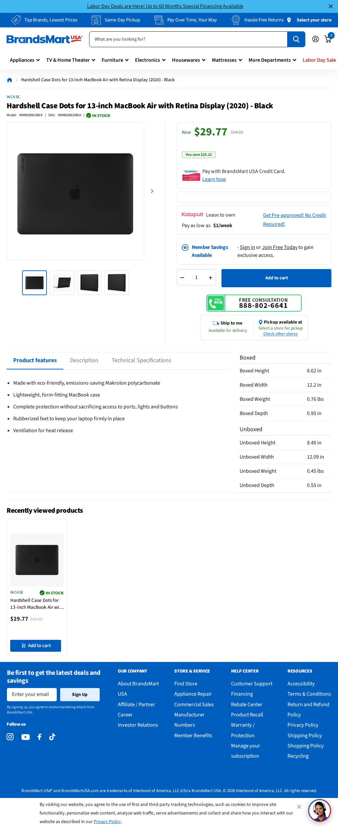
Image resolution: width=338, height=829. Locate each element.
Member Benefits (193, 735)
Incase (13, 97)
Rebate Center (246, 704)
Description (84, 360)
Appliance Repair (193, 694)
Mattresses (224, 60)
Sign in (247, 247)
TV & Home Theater (68, 60)
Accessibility (301, 683)
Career (125, 714)
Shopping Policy (305, 745)
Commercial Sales (194, 704)
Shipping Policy (304, 735)
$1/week (222, 225)
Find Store (185, 683)
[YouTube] (25, 737)
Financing (242, 694)
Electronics (147, 60)
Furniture (112, 60)
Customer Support (251, 683)
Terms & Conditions (309, 694)
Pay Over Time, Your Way (192, 20)
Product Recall (247, 714)
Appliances (22, 60)
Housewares (186, 60)
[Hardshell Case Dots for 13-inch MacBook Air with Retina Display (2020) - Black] (37, 560)
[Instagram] (10, 737)
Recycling (298, 756)
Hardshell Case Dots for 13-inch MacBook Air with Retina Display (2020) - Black (36, 604)
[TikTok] (52, 737)
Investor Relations (138, 725)
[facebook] (39, 737)
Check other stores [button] (280, 334)
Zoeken (296, 39)
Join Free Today (279, 247)
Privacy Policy (107, 821)
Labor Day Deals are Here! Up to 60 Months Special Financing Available (165, 6)
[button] (319, 810)
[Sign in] (315, 39)
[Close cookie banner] (299, 806)
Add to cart (276, 278)
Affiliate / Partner (136, 704)
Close (330, 6)
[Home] (10, 80)
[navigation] (34, 282)
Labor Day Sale (319, 60)
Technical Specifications (141, 360)
